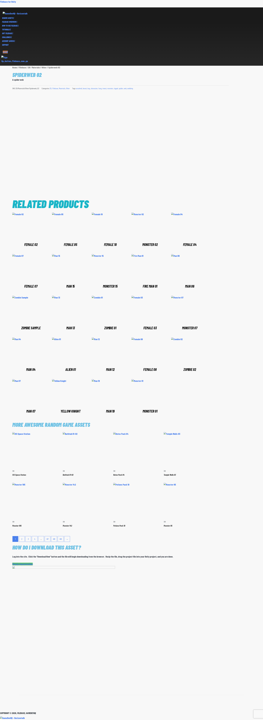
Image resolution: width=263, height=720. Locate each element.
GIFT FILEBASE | (7, 33)
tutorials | (6, 29)
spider (121, 88)
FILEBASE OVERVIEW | (9, 22)
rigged (116, 88)
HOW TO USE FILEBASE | (10, 26)
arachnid (79, 88)
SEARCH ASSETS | (8, 18)
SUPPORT (5, 45)
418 (54, 539)
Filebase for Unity (8, 1)
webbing (130, 88)
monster (110, 88)
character (94, 88)
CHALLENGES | (7, 37)
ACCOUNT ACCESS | (8, 41)
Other (44, 67)
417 (47, 539)
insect (104, 88)
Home (14, 67)
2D (29, 67)
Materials (36, 67)
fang (100, 88)
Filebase (22, 67)
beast (85, 88)
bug (89, 88)
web (125, 88)
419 (60, 539)
